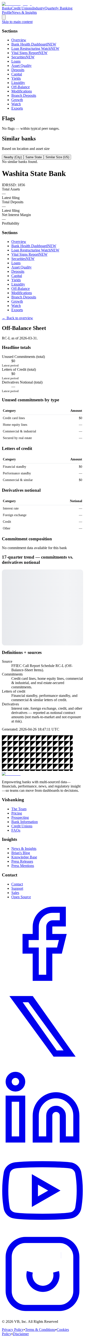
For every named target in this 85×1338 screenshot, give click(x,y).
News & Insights (24, 12)
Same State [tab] (34, 157)
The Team (18, 809)
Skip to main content (17, 22)
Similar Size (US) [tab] (57, 157)
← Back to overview (17, 318)
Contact (17, 884)
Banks (6, 8)
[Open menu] (4, 17)
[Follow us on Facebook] (42, 983)
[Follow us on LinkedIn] (42, 1148)
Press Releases (22, 861)
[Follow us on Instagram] (42, 1313)
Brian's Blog (20, 853)
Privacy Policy (13, 1330)
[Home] (17, 4)
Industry (38, 8)
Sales (15, 893)
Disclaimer (21, 1334)
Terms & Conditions (40, 1330)
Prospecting (20, 817)
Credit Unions (21, 8)
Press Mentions (22, 866)
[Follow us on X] (42, 1066)
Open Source (21, 897)
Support (17, 888)
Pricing (16, 813)
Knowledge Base (24, 857)
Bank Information (24, 822)
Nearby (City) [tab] (13, 157)
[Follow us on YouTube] (42, 1231)
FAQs (15, 830)
